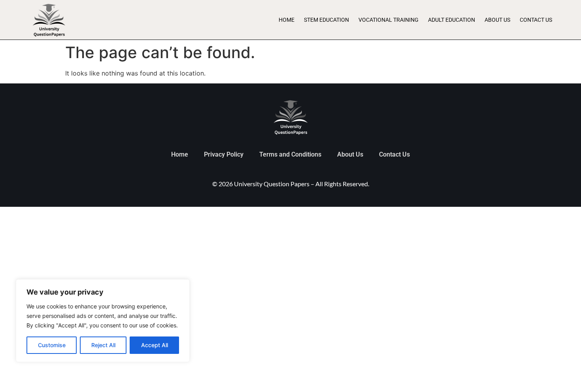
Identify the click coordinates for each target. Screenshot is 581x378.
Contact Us (536, 20)
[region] (103, 320)
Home (286, 20)
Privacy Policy (223, 154)
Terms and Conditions (290, 154)
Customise (52, 345)
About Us (497, 20)
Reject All (103, 345)
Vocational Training (388, 20)
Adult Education (451, 20)
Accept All (154, 345)
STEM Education (326, 20)
